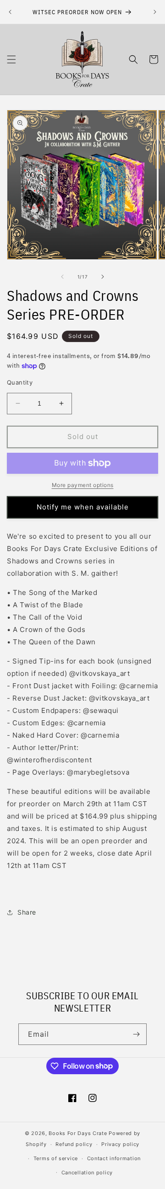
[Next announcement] (155, 12)
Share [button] (26, 912)
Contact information (114, 1158)
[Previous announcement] (10, 12)
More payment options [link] (83, 485)
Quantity (20, 382)
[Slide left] (62, 277)
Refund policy (73, 1144)
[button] (11, 59)
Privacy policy (120, 1144)
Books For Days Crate (78, 1133)
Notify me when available (83, 507)
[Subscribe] (136, 1034)
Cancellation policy (87, 1172)
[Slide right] (103, 277)
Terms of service (55, 1158)
